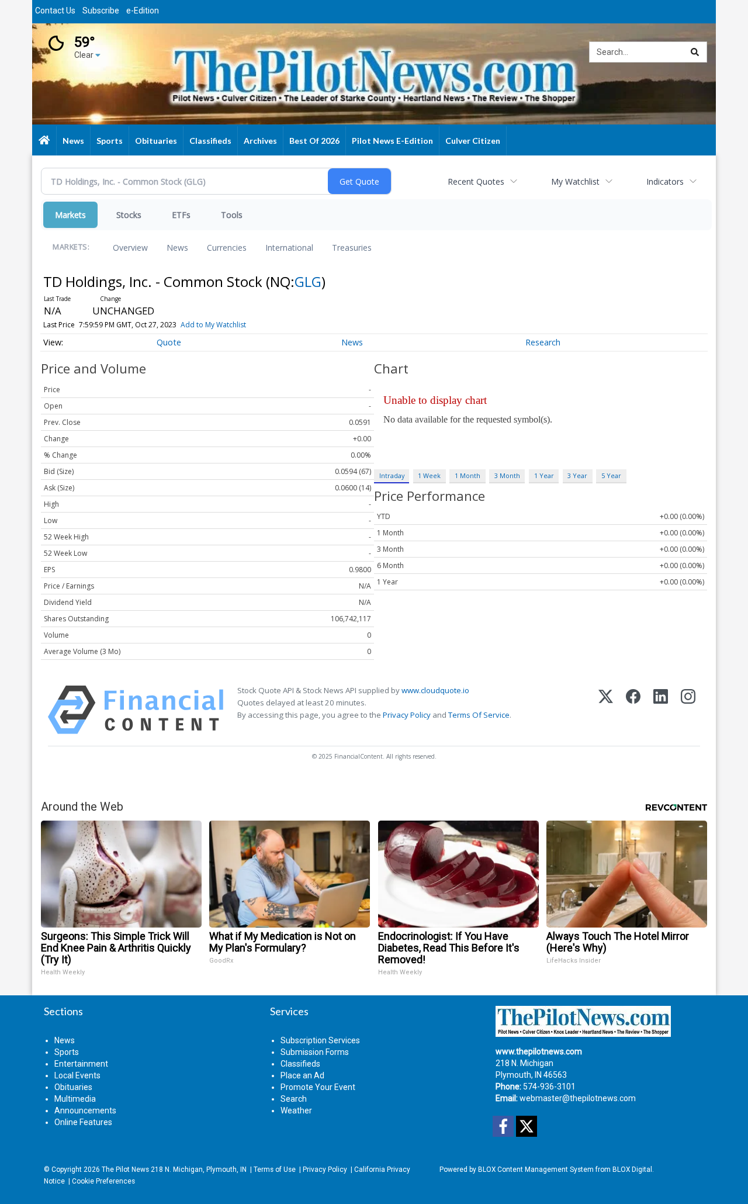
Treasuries (352, 247)
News (177, 247)
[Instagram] (688, 709)
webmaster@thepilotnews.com (578, 1098)
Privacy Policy (407, 715)
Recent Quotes (476, 181)
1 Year (544, 475)
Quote (169, 342)
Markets (70, 214)
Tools (232, 214)
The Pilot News (125, 1169)
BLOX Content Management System (536, 1169)
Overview (130, 247)
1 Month (467, 475)
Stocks (128, 214)
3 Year (577, 475)
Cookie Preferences (103, 1181)
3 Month (507, 475)
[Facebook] (633, 709)
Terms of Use (275, 1169)
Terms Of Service (479, 715)
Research (542, 342)
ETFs (181, 214)
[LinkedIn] (661, 709)
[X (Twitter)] (606, 709)
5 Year (611, 475)
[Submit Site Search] (695, 52)
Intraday (391, 475)
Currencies (227, 247)
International (289, 247)
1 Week (429, 475)
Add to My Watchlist (213, 325)
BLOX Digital (632, 1169)
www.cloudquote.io (435, 690)
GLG (308, 281)
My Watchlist (575, 181)
